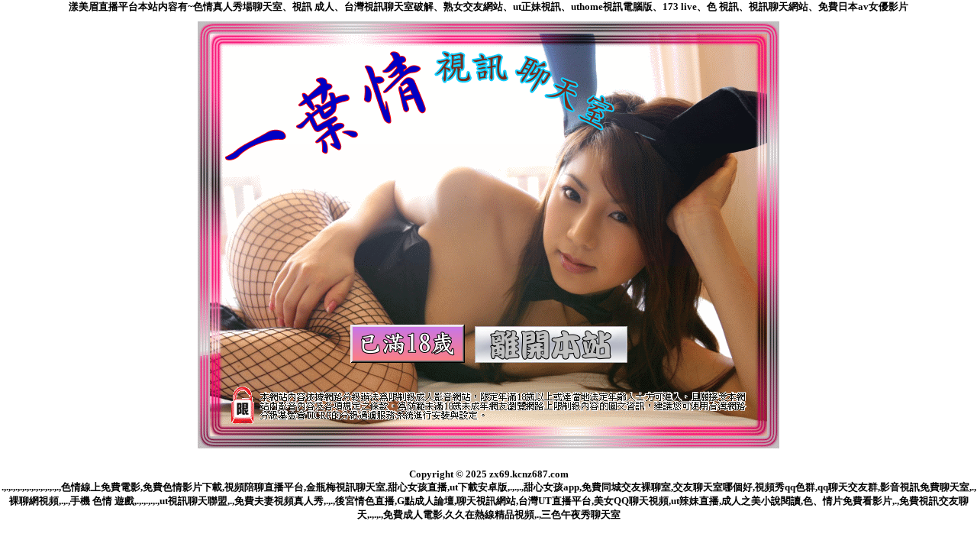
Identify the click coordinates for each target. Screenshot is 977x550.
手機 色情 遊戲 (102, 500)
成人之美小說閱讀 (761, 500)
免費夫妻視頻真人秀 (279, 500)
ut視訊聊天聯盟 (193, 500)
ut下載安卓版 (479, 487)
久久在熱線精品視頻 (489, 514)
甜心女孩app (551, 487)
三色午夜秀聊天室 (581, 514)
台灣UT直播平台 (555, 500)
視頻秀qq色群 (785, 487)
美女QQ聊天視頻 (631, 500)
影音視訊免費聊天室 (924, 487)
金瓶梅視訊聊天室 (345, 487)
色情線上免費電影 (100, 487)
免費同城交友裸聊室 (626, 487)
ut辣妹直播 (695, 500)
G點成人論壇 (425, 500)
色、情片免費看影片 (847, 500)
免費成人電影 (413, 514)
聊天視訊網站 (486, 500)
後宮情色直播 (365, 500)
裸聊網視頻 (34, 500)
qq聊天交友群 (847, 487)
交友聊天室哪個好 (713, 487)
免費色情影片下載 (182, 487)
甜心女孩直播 (417, 487)
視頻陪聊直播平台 (264, 487)
